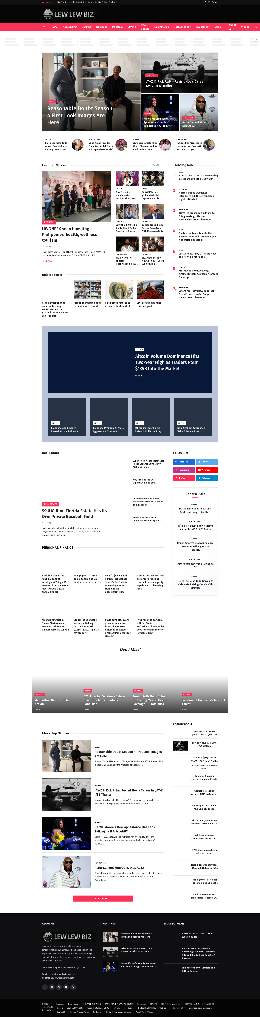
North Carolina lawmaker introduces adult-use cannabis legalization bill (196, 196)
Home (54, 27)
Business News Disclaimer (200, 1008)
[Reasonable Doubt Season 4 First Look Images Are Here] (91, 92)
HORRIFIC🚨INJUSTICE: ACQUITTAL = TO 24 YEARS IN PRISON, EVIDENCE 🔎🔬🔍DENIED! (204, 759)
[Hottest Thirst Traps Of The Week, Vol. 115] (171, 937)
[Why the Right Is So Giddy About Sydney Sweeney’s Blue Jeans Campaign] (127, 211)
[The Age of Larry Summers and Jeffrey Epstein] (171, 971)
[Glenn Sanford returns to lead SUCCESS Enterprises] (123, 522)
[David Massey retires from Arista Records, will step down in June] (180, 898)
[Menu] (44, 27)
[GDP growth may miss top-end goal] (150, 289)
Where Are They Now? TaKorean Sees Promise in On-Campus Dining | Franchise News (197, 294)
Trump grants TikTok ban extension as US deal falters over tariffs (87, 579)
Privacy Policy (179, 1008)
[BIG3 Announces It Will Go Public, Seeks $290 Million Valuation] (153, 244)
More (218, 27)
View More (157, 165)
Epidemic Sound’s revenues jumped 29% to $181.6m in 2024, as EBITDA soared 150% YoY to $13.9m (204, 778)
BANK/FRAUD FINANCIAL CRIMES (119, 1004)
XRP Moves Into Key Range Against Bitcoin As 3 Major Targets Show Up (198, 274)
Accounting (70, 27)
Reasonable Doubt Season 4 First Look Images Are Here (79, 115)
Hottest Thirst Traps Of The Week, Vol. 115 (197, 935)
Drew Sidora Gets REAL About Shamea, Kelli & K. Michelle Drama (101, 146)
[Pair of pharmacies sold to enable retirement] (87, 289)
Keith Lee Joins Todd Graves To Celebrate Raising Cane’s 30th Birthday (195, 584)
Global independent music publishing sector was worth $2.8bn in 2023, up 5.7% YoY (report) (55, 309)
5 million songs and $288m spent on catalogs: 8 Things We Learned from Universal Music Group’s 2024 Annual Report (55, 583)
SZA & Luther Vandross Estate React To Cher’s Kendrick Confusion (104, 700)
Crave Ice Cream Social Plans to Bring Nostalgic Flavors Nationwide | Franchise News (197, 216)
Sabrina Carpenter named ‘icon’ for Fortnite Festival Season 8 (204, 837)
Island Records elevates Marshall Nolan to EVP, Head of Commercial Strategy (204, 867)
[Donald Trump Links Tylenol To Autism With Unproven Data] (153, 211)
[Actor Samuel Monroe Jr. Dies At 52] (199, 112)
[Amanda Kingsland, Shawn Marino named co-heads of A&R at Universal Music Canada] (56, 607)
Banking (86, 27)
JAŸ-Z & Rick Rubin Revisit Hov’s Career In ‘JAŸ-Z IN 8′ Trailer (86, 2)
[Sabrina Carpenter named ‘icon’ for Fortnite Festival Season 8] (180, 839)
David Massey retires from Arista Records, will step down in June (204, 896)
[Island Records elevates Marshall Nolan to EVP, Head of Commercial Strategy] (180, 868)
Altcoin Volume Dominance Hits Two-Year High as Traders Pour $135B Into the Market (167, 362)
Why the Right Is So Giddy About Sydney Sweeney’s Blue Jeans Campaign (127, 228)
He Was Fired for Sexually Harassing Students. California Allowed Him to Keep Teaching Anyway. (198, 953)
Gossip (51, 101)
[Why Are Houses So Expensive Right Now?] (123, 484)
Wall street (164, 1008)
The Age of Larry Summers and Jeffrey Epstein (198, 969)
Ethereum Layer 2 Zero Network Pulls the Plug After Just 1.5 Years (148, 430)
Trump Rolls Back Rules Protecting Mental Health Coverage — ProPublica (150, 700)
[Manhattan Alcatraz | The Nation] (56, 684)
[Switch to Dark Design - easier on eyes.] (256, 27)
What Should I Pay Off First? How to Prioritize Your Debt (197, 255)
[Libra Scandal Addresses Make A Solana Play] (193, 410)
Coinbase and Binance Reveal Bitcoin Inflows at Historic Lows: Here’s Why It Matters (67, 430)
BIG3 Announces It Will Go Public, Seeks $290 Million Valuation (153, 260)
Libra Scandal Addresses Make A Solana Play (191, 430)
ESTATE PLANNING (193, 1004)
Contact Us (62, 1012)
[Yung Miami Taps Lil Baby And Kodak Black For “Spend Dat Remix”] (78, 145)
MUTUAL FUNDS (102, 1008)
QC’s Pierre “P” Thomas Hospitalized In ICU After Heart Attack (126, 260)
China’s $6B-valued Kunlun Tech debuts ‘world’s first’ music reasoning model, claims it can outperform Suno (116, 583)
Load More (101, 898)
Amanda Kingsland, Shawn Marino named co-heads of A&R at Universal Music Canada (55, 624)
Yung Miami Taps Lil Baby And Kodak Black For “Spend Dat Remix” (57, 146)
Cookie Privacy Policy (79, 1012)
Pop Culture (152, 76)
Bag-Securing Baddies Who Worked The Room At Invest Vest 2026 (127, 195)
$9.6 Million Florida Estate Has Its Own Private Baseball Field (74, 513)
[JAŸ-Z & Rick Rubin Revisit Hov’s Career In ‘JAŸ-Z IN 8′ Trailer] (179, 73)
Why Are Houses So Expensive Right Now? (144, 481)
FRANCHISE (183, 209)
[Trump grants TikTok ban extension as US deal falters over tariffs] (87, 562)
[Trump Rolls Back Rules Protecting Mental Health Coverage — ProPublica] (154, 684)
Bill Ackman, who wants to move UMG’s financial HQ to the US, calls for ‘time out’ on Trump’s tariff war (204, 822)
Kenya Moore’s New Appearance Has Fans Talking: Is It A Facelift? (158, 122)
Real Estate (145, 27)
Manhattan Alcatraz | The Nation (52, 702)
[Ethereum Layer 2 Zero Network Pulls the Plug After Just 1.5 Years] (151, 410)
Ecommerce (161, 27)
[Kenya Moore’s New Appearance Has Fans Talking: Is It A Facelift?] (160, 112)
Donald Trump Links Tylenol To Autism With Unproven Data (153, 228)
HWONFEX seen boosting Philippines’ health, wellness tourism (69, 234)
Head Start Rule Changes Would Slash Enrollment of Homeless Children (188, 146)
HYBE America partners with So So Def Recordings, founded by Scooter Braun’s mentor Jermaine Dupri (150, 626)
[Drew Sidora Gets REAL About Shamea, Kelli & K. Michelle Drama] (121, 145)
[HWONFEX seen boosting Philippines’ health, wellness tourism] (76, 196)
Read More (47, 261)
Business (101, 27)
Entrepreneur (182, 27)
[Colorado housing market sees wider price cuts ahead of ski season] (123, 503)
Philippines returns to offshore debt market (117, 304)
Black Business (75, 1004)
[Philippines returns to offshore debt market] (119, 289)
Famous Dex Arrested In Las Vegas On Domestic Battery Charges (145, 146)
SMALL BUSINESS (93, 1004)
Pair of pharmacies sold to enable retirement (87, 304)
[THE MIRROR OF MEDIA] (70, 14)
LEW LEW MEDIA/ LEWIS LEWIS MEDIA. (204, 744)
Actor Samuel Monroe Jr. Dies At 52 (197, 124)
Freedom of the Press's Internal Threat (203, 702)
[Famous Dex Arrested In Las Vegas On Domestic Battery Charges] (165, 145)
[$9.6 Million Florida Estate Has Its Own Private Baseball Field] (76, 481)
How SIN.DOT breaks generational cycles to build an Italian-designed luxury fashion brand (204, 733)
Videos (245, 27)
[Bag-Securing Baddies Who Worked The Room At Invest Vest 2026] (127, 178)
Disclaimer (97, 1012)
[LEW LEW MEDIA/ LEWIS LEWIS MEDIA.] (180, 746)
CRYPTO (182, 267)
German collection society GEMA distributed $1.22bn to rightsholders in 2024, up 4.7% (204, 793)
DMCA (108, 1012)
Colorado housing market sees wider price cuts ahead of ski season (148, 501)
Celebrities (141, 1004)
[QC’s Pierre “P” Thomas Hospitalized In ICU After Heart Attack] (127, 244)
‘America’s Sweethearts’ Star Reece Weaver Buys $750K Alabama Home (148, 463)
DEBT (181, 172)
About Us (232, 27)
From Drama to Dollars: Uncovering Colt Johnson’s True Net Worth (198, 177)
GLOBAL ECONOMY (75, 1008)
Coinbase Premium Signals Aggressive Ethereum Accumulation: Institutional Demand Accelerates (108, 430)
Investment (202, 27)
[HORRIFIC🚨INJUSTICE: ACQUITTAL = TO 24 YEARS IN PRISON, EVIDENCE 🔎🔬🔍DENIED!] (180, 761)
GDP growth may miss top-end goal (149, 304)
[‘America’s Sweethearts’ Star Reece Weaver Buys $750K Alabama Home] (123, 466)
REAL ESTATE (50, 504)
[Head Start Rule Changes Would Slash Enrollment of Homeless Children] (209, 145)
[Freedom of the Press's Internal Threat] (203, 684)
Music (89, 1008)
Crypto (131, 27)
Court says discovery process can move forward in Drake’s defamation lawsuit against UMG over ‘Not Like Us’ (118, 628)
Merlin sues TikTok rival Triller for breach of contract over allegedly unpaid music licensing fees (150, 582)
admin (47, 246)
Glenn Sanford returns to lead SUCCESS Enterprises (147, 519)
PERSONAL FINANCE (147, 1008)
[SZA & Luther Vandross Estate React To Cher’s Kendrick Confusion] (105, 684)
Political (117, 27)
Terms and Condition (123, 1012)
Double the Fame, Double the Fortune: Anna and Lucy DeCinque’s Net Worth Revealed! (198, 236)
